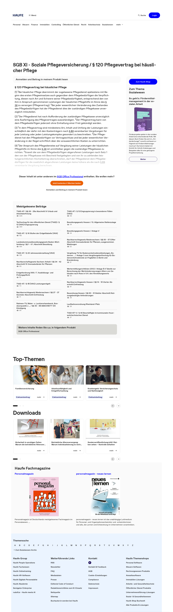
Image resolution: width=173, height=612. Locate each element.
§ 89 (71, 131)
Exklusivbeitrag (23, 397)
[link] (16, 24)
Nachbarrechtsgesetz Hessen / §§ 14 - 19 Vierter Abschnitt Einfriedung (90, 283)
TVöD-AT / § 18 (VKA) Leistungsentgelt (33, 283)
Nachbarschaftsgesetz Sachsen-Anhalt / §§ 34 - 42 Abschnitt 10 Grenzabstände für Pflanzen (38, 263)
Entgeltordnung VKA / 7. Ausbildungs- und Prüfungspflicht (34, 273)
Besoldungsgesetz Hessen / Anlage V (83, 231)
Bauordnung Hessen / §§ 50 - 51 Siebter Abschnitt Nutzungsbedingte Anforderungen (91, 294)
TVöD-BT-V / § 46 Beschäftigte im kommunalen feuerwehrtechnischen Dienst (90, 314)
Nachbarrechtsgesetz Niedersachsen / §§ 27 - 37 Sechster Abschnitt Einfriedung (37, 293)
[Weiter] (119, 406)
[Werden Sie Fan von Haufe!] (89, 562)
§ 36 (44, 149)
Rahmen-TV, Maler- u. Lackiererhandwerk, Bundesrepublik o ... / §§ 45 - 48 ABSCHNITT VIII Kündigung (37, 305)
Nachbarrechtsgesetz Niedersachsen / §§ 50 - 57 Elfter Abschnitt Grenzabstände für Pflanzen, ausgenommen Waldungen (91, 241)
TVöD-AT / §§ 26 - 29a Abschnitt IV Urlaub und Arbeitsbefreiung (36, 212)
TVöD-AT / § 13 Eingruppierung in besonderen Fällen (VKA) (89, 212)
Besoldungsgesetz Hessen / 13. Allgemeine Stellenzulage (91, 222)
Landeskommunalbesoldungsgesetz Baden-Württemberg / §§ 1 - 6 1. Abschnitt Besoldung (38, 243)
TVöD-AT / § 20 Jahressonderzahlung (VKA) (35, 253)
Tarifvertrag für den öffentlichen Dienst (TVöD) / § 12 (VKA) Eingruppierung (38, 223)
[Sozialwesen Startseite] (19, 15)
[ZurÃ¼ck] (113, 406)
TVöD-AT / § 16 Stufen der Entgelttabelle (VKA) (37, 233)
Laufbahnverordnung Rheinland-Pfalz (83, 304)
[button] (154, 15)
